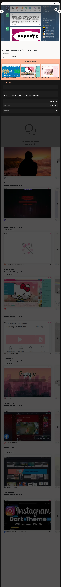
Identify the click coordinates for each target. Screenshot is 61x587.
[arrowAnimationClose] (2, 11)
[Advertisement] (6, 293)
